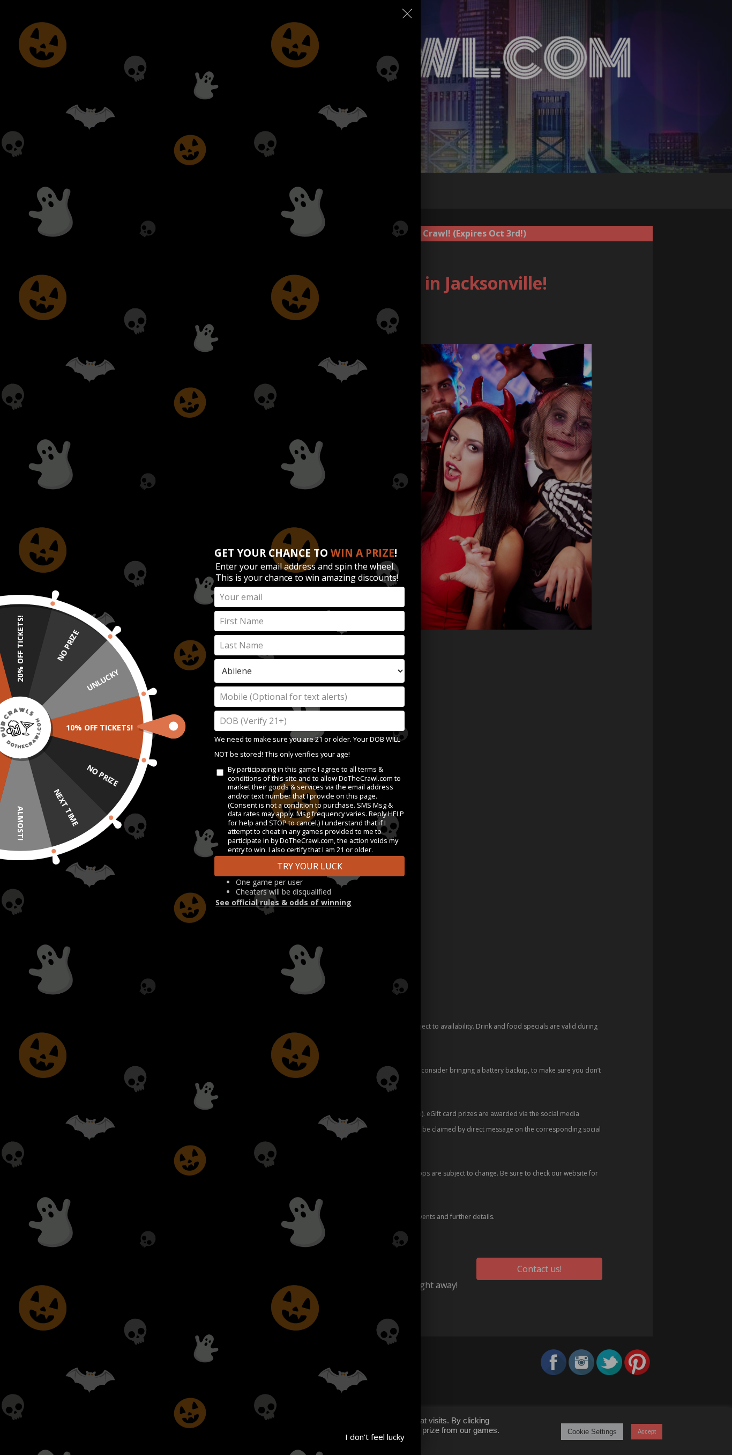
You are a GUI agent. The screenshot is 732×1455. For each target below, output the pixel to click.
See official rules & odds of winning (283, 902)
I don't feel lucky (375, 1436)
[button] (407, 15)
